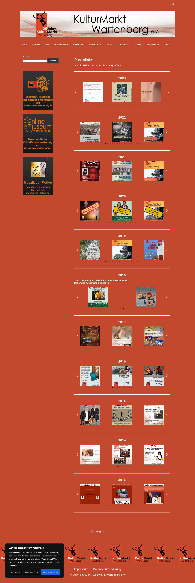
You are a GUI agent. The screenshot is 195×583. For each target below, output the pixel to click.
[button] (75, 92)
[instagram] (173, 4)
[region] (34, 560)
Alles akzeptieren (50, 572)
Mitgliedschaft (61, 45)
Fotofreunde (95, 45)
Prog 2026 (36, 45)
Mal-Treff (110, 45)
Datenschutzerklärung (107, 569)
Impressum (81, 569)
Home (24, 45)
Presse (138, 45)
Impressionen (153, 45)
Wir (47, 45)
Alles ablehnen (31, 572)
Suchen (26, 57)
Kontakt (169, 45)
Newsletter (78, 45)
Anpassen (15, 572)
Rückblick (124, 45)
